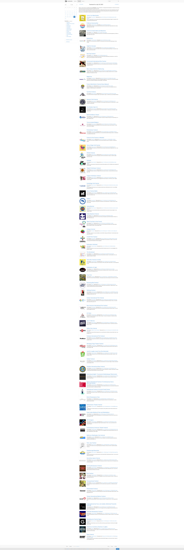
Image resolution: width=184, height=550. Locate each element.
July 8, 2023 (100, 398)
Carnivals (68, 24)
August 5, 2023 (106, 116)
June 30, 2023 (104, 490)
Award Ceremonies (69, 34)
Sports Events (69, 32)
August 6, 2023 (106, 284)
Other (92, 32)
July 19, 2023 (104, 345)
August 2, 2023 (108, 131)
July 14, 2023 (104, 360)
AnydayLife (77, 546)
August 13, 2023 (109, 467)
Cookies (115, 546)
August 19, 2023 (108, 452)
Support (70, 546)
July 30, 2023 (108, 17)
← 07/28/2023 (81, 4)
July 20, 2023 (103, 299)
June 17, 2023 (104, 513)
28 (72, 16)
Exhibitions (68, 22)
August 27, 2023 (109, 490)
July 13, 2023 (104, 384)
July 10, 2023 (104, 391)
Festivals (79, 1)
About (67, 546)
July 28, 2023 (101, 70)
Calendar (75, 1)
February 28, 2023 (105, 536)
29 (74, 16)
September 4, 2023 (106, 398)
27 (70, 16)
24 (65, 16)
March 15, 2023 (101, 528)
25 (67, 16)
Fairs (67, 35)
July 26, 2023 (101, 215)
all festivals (68, 41)
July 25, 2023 (104, 246)
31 (65, 18)
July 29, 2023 (103, 17)
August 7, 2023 (107, 139)
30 (76, 16)
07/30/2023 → (117, 4)
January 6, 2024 (106, 528)
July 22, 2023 (104, 261)
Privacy (112, 546)
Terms (108, 546)
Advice (83, 1)
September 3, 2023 (109, 444)
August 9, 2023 (108, 337)
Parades (68, 31)
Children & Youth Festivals (70, 23)
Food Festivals (69, 33)
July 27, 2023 (104, 162)
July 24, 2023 (101, 253)
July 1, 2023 (103, 452)
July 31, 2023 (109, 475)
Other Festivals (69, 36)
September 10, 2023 (110, 406)
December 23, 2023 (111, 536)
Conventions (68, 26)
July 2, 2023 (103, 444)
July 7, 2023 (104, 421)
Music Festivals (69, 30)
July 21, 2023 (102, 276)
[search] (118, 1)
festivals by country (69, 39)
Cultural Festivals (94, 24)
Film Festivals (69, 25)
